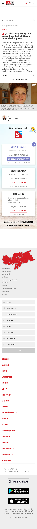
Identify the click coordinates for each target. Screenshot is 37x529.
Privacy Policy (22, 509)
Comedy (6, 436)
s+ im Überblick (9, 412)
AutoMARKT (7, 454)
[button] (34, 20)
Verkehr (9, 326)
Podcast (5, 29)
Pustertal (5, 286)
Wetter (9, 302)
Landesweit (6, 268)
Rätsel (5, 424)
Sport (4, 389)
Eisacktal (5, 283)
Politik (5, 371)
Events (5, 418)
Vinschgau (5, 292)
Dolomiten (10, 332)
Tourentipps (25, 471)
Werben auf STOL (9, 469)
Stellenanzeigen (12, 308)
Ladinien (5, 277)
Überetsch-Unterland (9, 289)
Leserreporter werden (11, 471)
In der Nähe (11, 338)
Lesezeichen (11, 344)
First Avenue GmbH (21, 517)
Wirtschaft (7, 377)
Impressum (8, 509)
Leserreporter (8, 430)
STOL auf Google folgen (19, 79)
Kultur (5, 383)
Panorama (9, 20)
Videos (5, 406)
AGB (14, 509)
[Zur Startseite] (3, 20)
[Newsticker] (29, 3)
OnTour (5, 401)
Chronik (5, 359)
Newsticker (10, 320)
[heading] (18, 36)
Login (20, 350)
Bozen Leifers (6, 271)
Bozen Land (6, 274)
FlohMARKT (7, 460)
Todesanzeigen (12, 314)
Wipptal (4, 294)
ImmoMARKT (8, 448)
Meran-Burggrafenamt (9, 280)
